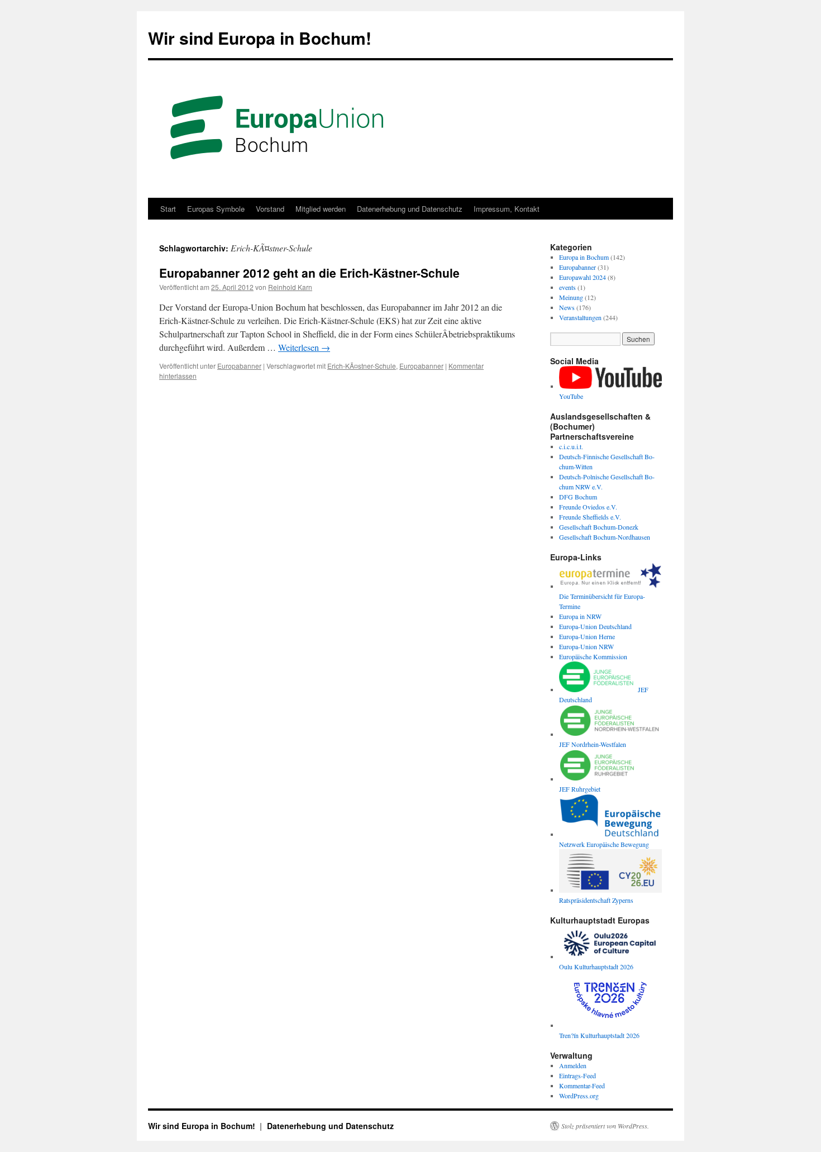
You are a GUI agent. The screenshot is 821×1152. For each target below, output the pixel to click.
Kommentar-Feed (582, 1085)
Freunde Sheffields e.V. (590, 516)
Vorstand (270, 208)
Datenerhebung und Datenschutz (409, 208)
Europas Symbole (216, 208)
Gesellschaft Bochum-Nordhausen (604, 536)
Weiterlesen (304, 347)
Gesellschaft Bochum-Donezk (598, 526)
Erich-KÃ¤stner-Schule (361, 365)
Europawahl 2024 (582, 277)
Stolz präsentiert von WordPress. (605, 1125)
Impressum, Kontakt (507, 208)
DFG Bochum (578, 496)
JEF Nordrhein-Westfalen (592, 744)
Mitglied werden (320, 208)
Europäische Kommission (593, 656)
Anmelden (572, 1065)
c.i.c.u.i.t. (571, 446)
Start (168, 208)
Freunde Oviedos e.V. (588, 506)
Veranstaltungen (580, 317)
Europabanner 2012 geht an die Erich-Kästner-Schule (309, 272)
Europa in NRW (580, 616)
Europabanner (239, 365)
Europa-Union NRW (586, 646)
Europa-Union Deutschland (595, 626)
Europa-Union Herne (587, 636)
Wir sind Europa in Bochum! (259, 38)
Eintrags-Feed (577, 1075)
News (567, 307)
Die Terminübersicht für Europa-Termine (602, 601)
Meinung (571, 297)
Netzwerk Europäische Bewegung (604, 844)
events (567, 287)
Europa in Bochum (584, 257)
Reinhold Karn (290, 287)
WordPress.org (579, 1095)
